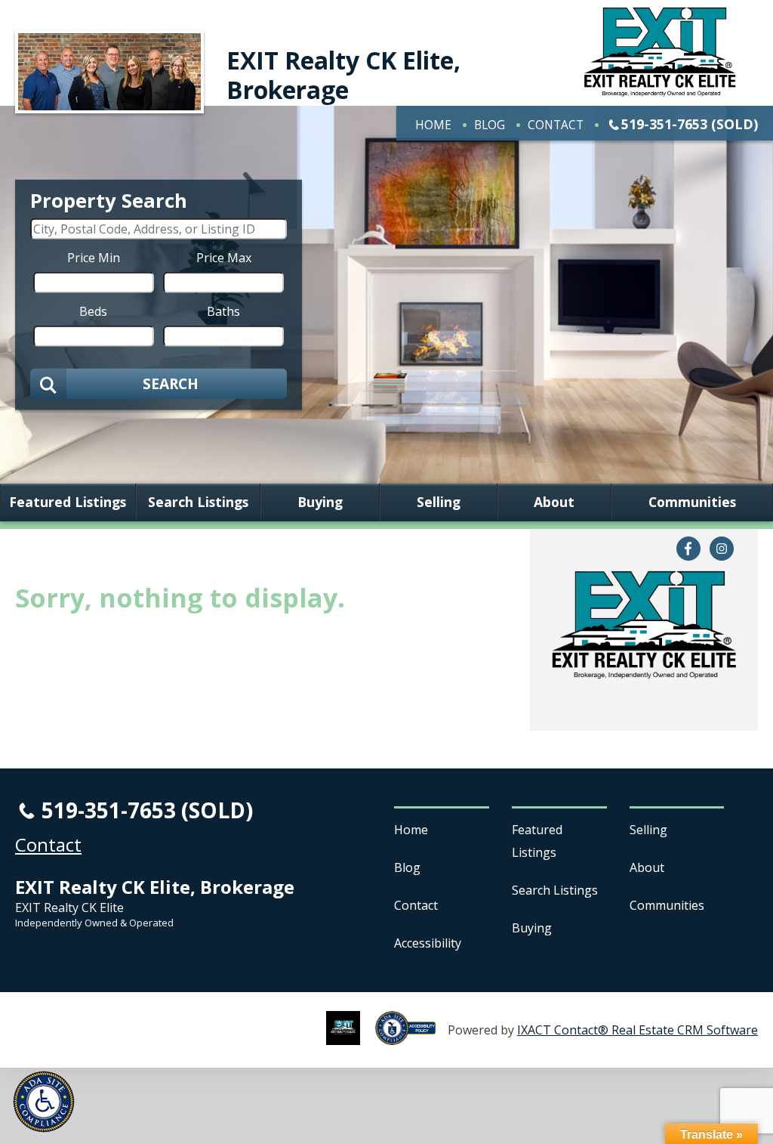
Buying (320, 502)
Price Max (223, 257)
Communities (692, 502)
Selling (438, 502)
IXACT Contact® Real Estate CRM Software (637, 1030)
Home (433, 124)
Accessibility (427, 943)
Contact (556, 124)
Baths (223, 310)
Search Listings (198, 502)
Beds (93, 310)
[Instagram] (722, 548)
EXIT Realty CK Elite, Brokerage (343, 74)
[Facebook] (688, 548)
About (554, 502)
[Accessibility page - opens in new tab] (411, 1036)
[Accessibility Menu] (43, 1102)
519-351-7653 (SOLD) (689, 124)
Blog (489, 124)
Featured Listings (67, 502)
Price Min (93, 257)
